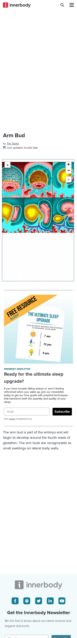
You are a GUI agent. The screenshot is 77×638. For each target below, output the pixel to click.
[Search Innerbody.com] (62, 5)
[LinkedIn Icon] (50, 600)
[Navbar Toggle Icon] (70, 5)
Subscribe (62, 411)
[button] (68, 165)
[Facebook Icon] (15, 600)
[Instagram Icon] (26, 600)
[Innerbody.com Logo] (17, 5)
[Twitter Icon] (38, 600)
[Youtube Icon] (61, 600)
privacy (12, 419)
